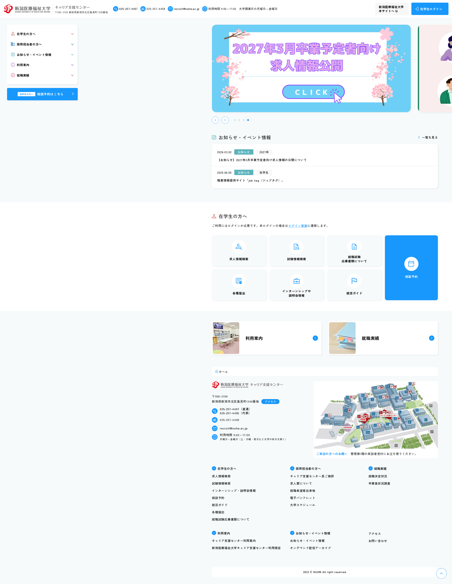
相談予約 (411, 276)
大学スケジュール (302, 505)
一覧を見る (430, 137)
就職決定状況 (377, 476)
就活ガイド (354, 293)
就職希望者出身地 (302, 490)
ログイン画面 (297, 225)
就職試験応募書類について (354, 259)
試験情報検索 (296, 259)
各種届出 (239, 293)
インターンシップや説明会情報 (296, 293)
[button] (215, 120)
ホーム (223, 371)
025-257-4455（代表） (236, 413)
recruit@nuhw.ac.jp (187, 8)
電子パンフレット (302, 498)
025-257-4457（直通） (236, 409)
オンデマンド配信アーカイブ (310, 548)
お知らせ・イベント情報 (307, 540)
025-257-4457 (128, 8)
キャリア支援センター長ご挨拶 (312, 476)
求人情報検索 (238, 259)
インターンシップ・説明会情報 (234, 490)
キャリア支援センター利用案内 (234, 540)
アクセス (270, 401)
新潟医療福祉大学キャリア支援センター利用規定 (246, 548)
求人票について (301, 483)
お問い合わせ (377, 541)
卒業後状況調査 (379, 483)
